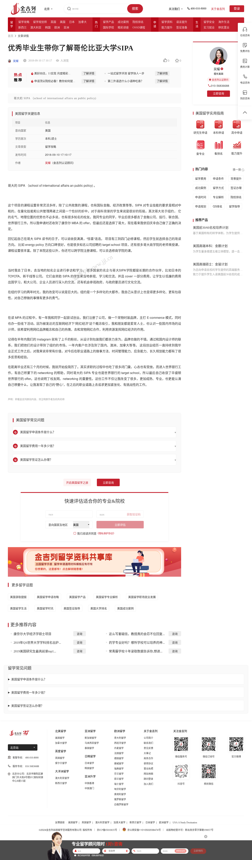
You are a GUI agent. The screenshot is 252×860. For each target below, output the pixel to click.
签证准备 (181, 27)
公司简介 (148, 738)
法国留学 (119, 753)
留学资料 (166, 22)
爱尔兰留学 (61, 763)
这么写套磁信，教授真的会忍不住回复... (137, 634)
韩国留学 (89, 768)
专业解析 (218, 197)
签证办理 (236, 188)
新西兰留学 (61, 783)
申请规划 (200, 206)
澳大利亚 (35, 27)
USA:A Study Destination (185, 822)
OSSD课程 (138, 27)
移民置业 (223, 27)
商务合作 (148, 758)
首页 (10, 36)
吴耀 (15, 61)
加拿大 (82, 22)
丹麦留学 (119, 748)
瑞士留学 (119, 784)
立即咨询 (108, 482)
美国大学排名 (98, 608)
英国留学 (60, 758)
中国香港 (89, 783)
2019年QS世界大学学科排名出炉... (37, 642)
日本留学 (89, 763)
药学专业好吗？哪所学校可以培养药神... (137, 642)
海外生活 (223, 22)
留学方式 (218, 188)
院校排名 (138, 22)
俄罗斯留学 (120, 799)
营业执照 (148, 768)
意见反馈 (148, 748)
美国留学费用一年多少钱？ (29, 692)
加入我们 (148, 784)
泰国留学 (89, 748)
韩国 (48, 27)
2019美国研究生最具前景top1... (35, 651)
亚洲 (66, 27)
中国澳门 (89, 788)
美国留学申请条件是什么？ (29, 679)
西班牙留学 (120, 743)
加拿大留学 (61, 743)
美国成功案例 (125, 608)
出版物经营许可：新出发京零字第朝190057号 (189, 830)
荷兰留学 (119, 779)
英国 (53, 22)
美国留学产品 (77, 597)
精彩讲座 (123, 27)
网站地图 (148, 773)
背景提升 (236, 178)
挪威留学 (119, 763)
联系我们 (148, 743)
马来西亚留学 (92, 743)
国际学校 (108, 27)
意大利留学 (120, 738)
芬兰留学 (119, 773)
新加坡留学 (90, 738)
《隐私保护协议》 (105, 533)
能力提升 (166, 27)
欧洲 (57, 27)
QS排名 (217, 206)
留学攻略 (23, 22)
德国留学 (119, 758)
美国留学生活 (18, 608)
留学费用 (200, 178)
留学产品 (108, 22)
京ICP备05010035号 (107, 830)
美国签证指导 (72, 608)
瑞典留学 (119, 768)
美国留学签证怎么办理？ (27, 705)
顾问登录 (148, 779)
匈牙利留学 (120, 789)
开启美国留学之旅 (77, 482)
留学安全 (209, 22)
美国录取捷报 (18, 597)
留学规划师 (40, 22)
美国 (62, 22)
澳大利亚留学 (62, 778)
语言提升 (181, 22)
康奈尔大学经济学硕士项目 (32, 634)
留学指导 (234, 206)
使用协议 (148, 763)
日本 (72, 22)
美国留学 (60, 738)
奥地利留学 (120, 794)
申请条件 (218, 178)
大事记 (147, 753)
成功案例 (123, 22)
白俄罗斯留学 (121, 804)
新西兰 (22, 27)
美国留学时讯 (45, 608)
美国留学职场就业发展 (142, 597)
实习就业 (209, 27)
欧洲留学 (164, 822)
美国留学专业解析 (107, 597)
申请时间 (200, 197)
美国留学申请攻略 (48, 597)
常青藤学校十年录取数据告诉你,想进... (135, 651)
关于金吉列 (218, 8)
